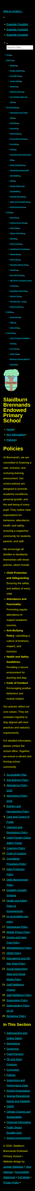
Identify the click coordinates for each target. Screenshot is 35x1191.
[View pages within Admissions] (18, 123)
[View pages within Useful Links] (19, 354)
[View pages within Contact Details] (21, 81)
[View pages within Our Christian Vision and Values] (15, 102)
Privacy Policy (11, 1182)
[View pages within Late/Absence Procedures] (29, 249)
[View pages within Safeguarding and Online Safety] (15, 118)
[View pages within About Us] (13, 60)
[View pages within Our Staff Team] (21, 76)
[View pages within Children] (13, 312)
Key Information (16, 434)
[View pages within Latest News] (19, 228)
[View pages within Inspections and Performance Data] (13, 160)
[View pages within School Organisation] (25, 165)
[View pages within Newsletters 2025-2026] (27, 291)
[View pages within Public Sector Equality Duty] (30, 202)
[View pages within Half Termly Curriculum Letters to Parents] (18, 286)
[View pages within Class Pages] (19, 328)
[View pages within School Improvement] (25, 207)
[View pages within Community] (15, 333)
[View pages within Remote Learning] (23, 307)
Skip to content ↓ (13, 11)
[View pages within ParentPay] (18, 270)
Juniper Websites (13, 1166)
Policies (11, 439)
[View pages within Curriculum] (18, 144)
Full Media (24, 1177)
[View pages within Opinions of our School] (27, 223)
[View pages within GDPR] (15, 181)
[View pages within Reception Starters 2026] (28, 265)
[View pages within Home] (11, 55)
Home (10, 429)
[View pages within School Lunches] (22, 244)
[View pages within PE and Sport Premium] (27, 139)
